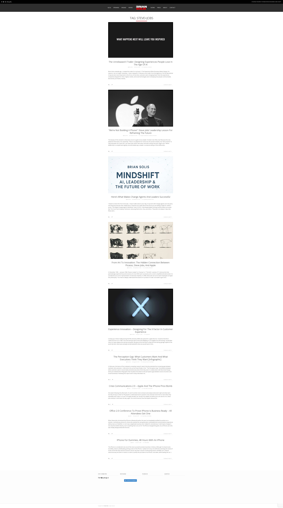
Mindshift (155, 135)
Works (131, 7)
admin (129, 388)
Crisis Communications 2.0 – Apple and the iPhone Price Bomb (140, 385)
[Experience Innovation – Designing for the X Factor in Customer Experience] (140, 307)
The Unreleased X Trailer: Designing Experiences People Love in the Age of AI (140, 63)
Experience (145, 67)
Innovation (150, 67)
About (165, 7)
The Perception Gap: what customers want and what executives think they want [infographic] (140, 358)
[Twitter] (3, 2)
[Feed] (10, 2)
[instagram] (5, 2)
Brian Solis (141, 8)
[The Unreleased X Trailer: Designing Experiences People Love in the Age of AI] (140, 40)
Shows (153, 7)
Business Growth (146, 361)
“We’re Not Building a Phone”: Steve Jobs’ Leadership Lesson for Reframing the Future (141, 131)
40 (109, 404)
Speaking (116, 7)
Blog (109, 7)
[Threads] (7, 2)
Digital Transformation (145, 135)
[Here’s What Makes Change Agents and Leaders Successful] (140, 174)
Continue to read (167, 84)
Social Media (151, 361)
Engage (123, 7)
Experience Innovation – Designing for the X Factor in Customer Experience (140, 330)
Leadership (151, 135)
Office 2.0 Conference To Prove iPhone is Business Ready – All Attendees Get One (141, 412)
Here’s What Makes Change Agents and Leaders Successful (140, 196)
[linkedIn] (9, 2)
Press (159, 7)
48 (109, 379)
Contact (172, 7)
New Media (146, 388)
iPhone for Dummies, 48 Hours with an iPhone (140, 440)
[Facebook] (1, 2)
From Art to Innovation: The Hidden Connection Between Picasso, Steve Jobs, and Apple (141, 264)
